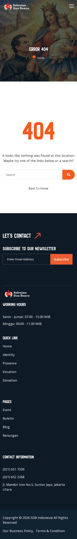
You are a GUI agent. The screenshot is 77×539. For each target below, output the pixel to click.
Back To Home (38, 188)
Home (40, 58)
